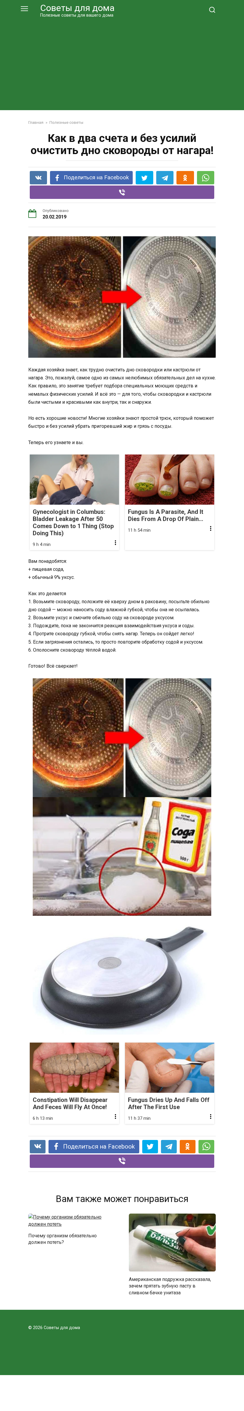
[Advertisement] (122, 62)
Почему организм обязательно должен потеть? (62, 1239)
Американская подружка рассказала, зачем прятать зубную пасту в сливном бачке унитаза (170, 1286)
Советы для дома (77, 8)
